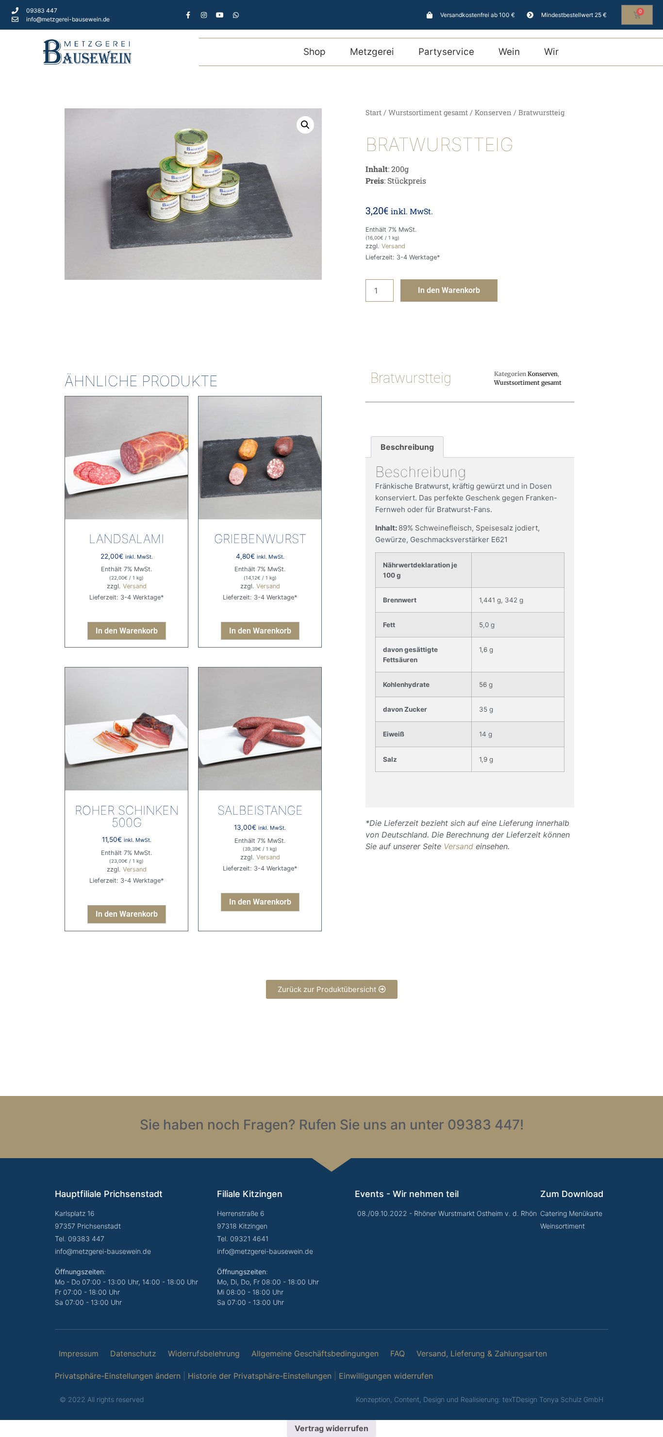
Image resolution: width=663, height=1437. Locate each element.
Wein (509, 51)
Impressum (79, 1353)
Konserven (493, 112)
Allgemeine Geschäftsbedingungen (315, 1353)
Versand (393, 246)
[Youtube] (220, 15)
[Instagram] (204, 15)
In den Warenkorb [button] (127, 630)
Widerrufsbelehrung (204, 1353)
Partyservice (446, 51)
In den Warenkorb (449, 290)
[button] (305, 125)
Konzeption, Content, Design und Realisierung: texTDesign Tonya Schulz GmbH (479, 1399)
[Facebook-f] (188, 15)
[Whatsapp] (236, 15)
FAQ (397, 1353)
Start (373, 112)
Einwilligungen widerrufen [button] (386, 1376)
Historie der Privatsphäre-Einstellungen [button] (260, 1376)
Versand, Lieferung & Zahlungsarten (481, 1353)
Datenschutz (133, 1353)
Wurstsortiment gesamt (428, 112)
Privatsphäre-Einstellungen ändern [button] (118, 1376)
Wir (551, 51)
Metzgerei (372, 51)
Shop (314, 51)
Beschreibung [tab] (407, 447)
